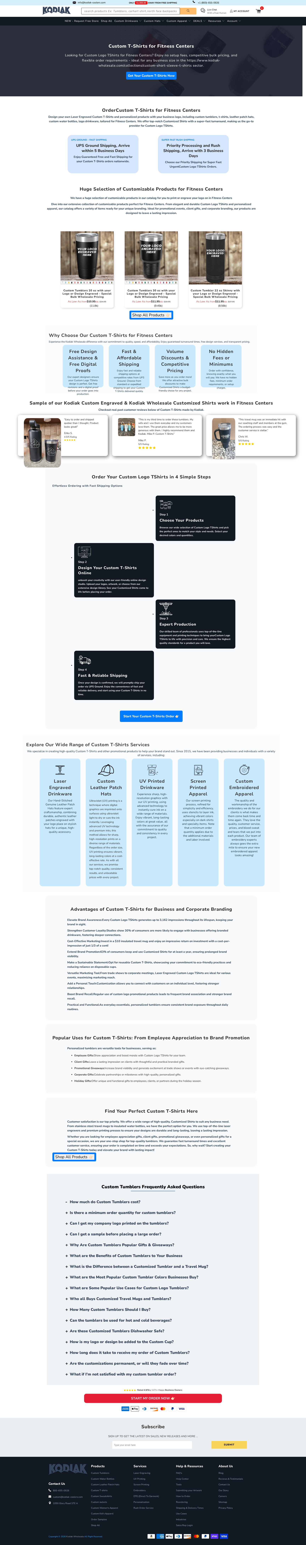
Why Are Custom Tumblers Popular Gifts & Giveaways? (122, 1245)
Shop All (95, 1525)
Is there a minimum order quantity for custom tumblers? (123, 1212)
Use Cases (181, 1513)
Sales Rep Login (184, 1525)
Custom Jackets (99, 1502)
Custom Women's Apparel (104, 1508)
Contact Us (224, 1484)
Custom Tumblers (100, 1473)
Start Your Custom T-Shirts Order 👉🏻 (151, 716)
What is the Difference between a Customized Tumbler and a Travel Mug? (139, 1266)
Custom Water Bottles (102, 1479)
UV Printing (139, 1479)
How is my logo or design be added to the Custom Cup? (122, 1342)
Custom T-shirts (99, 1490)
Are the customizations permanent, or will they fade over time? (129, 1363)
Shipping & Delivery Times (189, 1508)
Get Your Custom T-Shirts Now (151, 76)
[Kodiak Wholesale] (56, 11)
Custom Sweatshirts (101, 1496)
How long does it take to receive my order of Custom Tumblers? (130, 1352)
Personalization (141, 1502)
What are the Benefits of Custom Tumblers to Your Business (126, 1255)
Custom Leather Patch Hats (105, 1484)
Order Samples (99, 1519)
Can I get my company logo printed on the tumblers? (119, 1223)
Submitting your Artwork (189, 1490)
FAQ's (179, 1473)
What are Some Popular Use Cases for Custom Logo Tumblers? (129, 1288)
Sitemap (223, 1502)
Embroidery (140, 1490)
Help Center (182, 1479)
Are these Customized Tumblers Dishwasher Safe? (117, 1331)
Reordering (182, 1502)
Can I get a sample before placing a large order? (115, 1234)
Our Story (224, 1490)
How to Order (183, 1496)
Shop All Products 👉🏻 (151, 315)
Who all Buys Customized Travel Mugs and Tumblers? (120, 1298)
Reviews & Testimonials (231, 1479)
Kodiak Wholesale (75, 1536)
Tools (179, 1484)
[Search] (188, 11)
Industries (181, 1519)
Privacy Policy (226, 1508)
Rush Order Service (144, 1508)
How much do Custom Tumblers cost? (105, 1202)
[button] (128, 21)
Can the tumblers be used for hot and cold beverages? (121, 1320)
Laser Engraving (142, 1473)
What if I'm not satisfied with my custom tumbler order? (123, 1374)
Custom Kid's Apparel (102, 1513)
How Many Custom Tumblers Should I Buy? (110, 1309)
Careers (223, 1496)
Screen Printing (141, 1484)
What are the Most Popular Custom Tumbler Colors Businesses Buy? (134, 1277)
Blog (221, 1473)
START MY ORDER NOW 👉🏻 (153, 1398)
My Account (241, 11)
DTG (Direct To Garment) (146, 1496)
